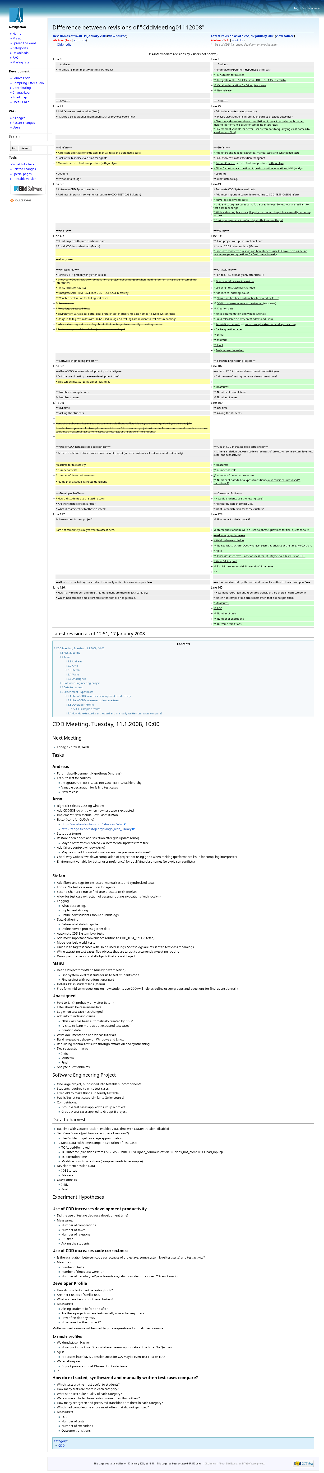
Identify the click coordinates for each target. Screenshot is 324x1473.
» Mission (16, 38)
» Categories (19, 48)
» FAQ (14, 57)
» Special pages (21, 174)
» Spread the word (23, 43)
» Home (15, 33)
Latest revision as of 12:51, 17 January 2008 (242, 36)
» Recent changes (22, 122)
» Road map (18, 97)
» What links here (22, 164)
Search (14, 136)
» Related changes (23, 169)
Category (60, 1441)
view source (117, 36)
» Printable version (23, 178)
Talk (68, 40)
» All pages (17, 118)
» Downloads (19, 53)
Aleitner (58, 40)
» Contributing (20, 88)
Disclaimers (210, 1463)
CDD (61, 1445)
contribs (80, 40)
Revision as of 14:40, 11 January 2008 (79, 36)
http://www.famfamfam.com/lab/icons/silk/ (91, 824)
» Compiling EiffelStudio (27, 83)
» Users (15, 127)
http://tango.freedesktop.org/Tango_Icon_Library (96, 829)
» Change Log (20, 92)
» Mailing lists (19, 62)
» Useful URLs (19, 102)
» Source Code (20, 78)
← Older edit (62, 44)
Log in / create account (307, 8)
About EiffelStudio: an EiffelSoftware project (241, 1463)
